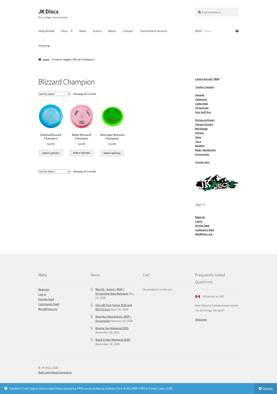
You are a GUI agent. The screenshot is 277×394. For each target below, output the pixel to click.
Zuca (198, 141)
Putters (199, 133)
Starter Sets (202, 162)
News (82, 31)
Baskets (200, 145)
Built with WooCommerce (55, 372)
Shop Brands (46, 31)
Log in (198, 221)
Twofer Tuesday (204, 87)
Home (46, 59)
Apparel (199, 95)
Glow (198, 137)
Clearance (201, 99)
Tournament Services (153, 31)
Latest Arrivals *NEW (207, 79)
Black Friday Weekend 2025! (112, 340)
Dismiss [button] (268, 388)
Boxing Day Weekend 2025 (112, 328)
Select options (50, 153)
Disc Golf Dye (203, 112)
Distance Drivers (205, 120)
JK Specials (202, 108)
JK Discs (48, 11)
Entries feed (202, 225)
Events (97, 31)
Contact (128, 31)
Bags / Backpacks (205, 150)
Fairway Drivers (204, 124)
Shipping (44, 45)
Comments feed (204, 230)
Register (200, 217)
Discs (64, 31)
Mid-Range (201, 128)
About (112, 31)
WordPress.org (203, 234)
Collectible (201, 103)
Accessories (202, 154)
